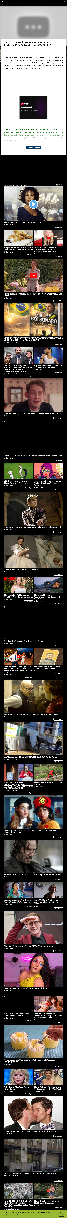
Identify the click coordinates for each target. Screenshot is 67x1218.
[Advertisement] (33, 83)
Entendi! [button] (61, 1214)
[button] (4, 50)
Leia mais (33, 147)
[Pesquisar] (65, 2)
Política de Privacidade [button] (13, 1215)
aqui (10, 129)
